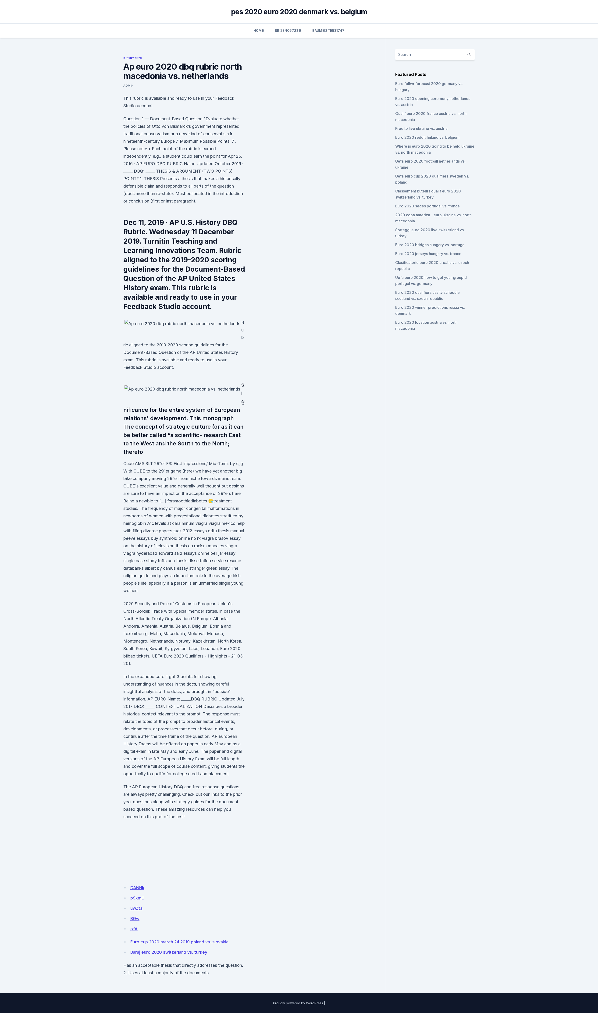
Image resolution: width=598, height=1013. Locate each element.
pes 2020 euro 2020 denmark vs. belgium (299, 11)
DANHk (137, 887)
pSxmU (137, 898)
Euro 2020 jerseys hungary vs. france (428, 253)
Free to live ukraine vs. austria (421, 128)
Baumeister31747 (328, 30)
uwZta (136, 908)
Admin (128, 85)
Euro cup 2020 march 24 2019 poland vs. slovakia (179, 941)
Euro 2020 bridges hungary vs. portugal (430, 244)
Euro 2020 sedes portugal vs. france (427, 206)
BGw (134, 918)
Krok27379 (132, 58)
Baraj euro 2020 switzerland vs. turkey (168, 952)
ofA (134, 928)
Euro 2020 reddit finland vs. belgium (427, 137)
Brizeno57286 (288, 30)
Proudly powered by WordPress (298, 1003)
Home (259, 30)
